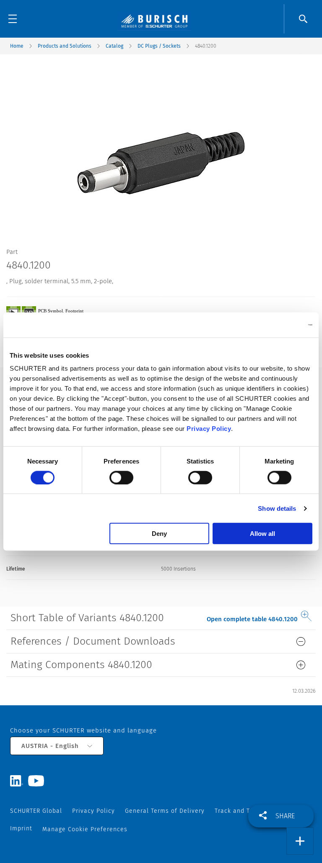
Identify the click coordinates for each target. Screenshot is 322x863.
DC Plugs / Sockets (159, 46)
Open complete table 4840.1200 (252, 619)
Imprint (21, 828)
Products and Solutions (64, 46)
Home (16, 46)
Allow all (262, 533)
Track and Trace (239, 810)
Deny (159, 533)
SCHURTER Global (36, 810)
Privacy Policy (209, 428)
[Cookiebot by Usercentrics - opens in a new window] (275, 324)
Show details (277, 508)
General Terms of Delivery (165, 810)
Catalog (114, 46)
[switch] (121, 477)
